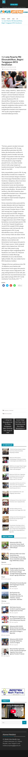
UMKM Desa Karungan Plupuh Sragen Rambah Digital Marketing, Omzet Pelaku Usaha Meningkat (17, 467)
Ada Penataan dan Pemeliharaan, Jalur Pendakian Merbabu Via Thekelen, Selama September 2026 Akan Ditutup (12, 597)
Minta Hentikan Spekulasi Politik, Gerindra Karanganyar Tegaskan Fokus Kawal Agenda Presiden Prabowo (18, 651)
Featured (6, 410)
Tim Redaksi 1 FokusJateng (10, 69)
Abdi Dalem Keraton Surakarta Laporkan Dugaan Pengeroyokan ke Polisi (17, 608)
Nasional (11, 410)
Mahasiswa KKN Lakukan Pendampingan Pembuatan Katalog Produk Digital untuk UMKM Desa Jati (17, 459)
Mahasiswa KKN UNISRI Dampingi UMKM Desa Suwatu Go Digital (16, 640)
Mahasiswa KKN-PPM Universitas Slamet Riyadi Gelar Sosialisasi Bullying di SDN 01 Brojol (17, 545)
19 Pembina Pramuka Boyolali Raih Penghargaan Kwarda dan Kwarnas (18, 584)
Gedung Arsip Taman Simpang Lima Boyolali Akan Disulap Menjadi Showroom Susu (17, 518)
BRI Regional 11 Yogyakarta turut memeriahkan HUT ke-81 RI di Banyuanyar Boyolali (18, 618)
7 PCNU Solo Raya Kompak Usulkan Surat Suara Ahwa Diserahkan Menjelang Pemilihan (17, 451)
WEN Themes (19, 755)
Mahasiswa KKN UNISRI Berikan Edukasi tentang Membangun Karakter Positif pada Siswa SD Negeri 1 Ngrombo (18, 629)
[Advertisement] (14, 40)
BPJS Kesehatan (8, 413)
